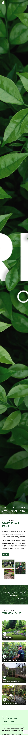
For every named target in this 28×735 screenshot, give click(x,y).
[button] (24, 2)
